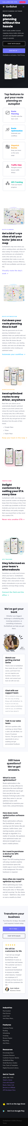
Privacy (19, 1121)
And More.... (6, 1043)
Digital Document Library (11, 1068)
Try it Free (22, 2)
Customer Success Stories (11, 1058)
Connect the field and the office (13, 593)
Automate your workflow (12, 354)
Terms (5, 1123)
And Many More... (8, 1018)
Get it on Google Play (15, 1111)
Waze (7, 430)
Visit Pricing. (21, 55)
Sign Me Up (13, 51)
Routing (5, 1031)
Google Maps (9, 427)
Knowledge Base (8, 1053)
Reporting (6, 1041)
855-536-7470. (12, 2)
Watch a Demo (7, 1080)
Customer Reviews (9, 1055)
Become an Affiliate (9, 1087)
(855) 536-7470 (8, 1077)
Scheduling (6, 1033)
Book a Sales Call (8, 1085)
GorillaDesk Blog (8, 1060)
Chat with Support (8, 1082)
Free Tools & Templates (10, 1065)
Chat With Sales (14, 44)
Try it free (13, 929)
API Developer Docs (9, 1090)
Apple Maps (9, 434)
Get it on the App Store (16, 1104)
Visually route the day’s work (12, 272)
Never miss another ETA (12, 519)
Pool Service (7, 1013)
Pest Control (6, 1011)
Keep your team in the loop (13, 438)
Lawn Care (6, 1016)
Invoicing (5, 1036)
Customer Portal (8, 1028)
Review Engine (7, 1038)
